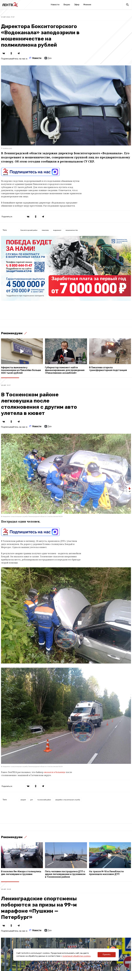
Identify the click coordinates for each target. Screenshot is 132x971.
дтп (31, 800)
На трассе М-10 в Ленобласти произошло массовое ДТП (106, 873)
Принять (106, 954)
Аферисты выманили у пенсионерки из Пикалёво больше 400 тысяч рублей (21, 370)
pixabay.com (7, 148)
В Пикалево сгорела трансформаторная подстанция (108, 369)
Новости (55, 4)
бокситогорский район (28, 230)
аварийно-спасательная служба (67, 800)
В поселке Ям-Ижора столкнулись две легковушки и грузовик (21, 873)
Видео (67, 4)
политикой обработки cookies (76, 956)
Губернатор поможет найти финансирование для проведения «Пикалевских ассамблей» (64, 370)
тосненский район (44, 800)
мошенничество (72, 230)
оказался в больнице (54, 772)
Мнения (87, 4)
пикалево (45, 230)
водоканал (57, 230)
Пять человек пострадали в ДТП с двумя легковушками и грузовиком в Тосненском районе (65, 874)
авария (23, 800)
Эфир (76, 4)
